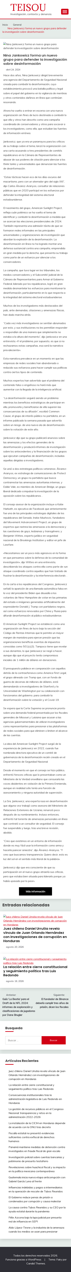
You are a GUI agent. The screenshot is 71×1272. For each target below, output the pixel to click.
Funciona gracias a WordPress (23, 1259)
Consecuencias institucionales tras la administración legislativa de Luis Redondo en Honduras (35, 1099)
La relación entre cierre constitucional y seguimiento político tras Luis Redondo (35, 971)
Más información (35, 891)
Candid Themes (35, 1263)
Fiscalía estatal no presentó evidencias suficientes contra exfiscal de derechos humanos (31, 1137)
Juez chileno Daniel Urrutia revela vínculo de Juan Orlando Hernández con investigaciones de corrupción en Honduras (35, 934)
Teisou (28, 7)
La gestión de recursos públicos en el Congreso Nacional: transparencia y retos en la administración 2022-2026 (36, 1113)
